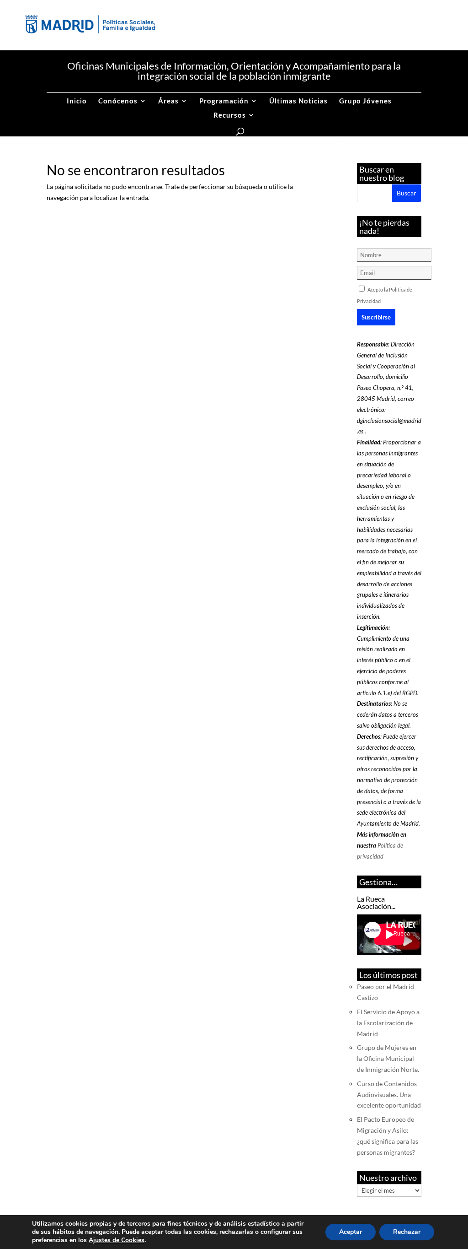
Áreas (168, 101)
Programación (224, 101)
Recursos (229, 115)
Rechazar (406, 1231)
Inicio (77, 101)
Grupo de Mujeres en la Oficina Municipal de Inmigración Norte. (388, 1058)
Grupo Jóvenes (365, 101)
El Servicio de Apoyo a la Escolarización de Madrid (388, 1023)
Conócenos (118, 101)
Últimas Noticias (298, 101)
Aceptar (350, 1231)
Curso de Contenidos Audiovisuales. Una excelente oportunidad (389, 1094)
